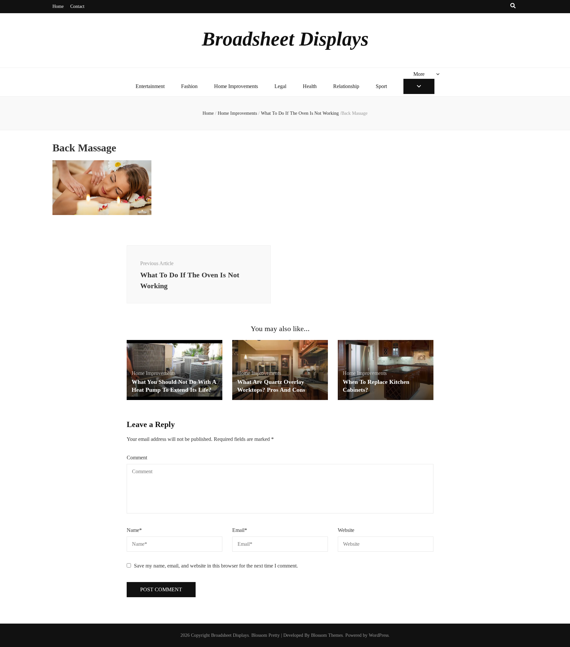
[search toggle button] (513, 6)
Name (134, 530)
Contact (77, 6)
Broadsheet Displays (285, 39)
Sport (381, 86)
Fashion (189, 86)
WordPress (379, 635)
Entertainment (150, 86)
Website (346, 530)
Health (310, 86)
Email (239, 530)
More (419, 74)
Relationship (346, 86)
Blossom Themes (327, 635)
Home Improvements (236, 86)
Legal (280, 86)
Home (58, 6)
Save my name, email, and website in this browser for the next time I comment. (216, 566)
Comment (137, 457)
